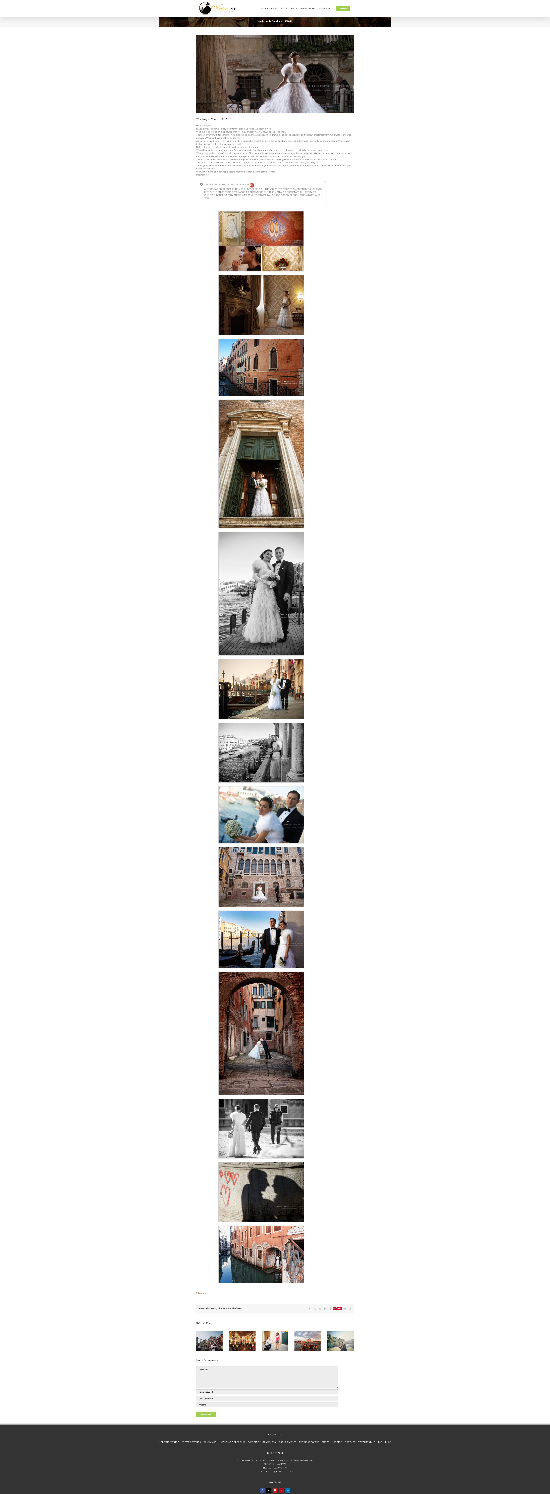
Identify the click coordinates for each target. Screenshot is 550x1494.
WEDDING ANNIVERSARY (262, 1442)
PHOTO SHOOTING (332, 1442)
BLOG (388, 1442)
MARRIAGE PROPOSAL (233, 1442)
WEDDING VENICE (169, 1442)
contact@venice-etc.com (279, 1472)
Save (338, 1308)
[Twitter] (268, 1490)
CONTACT (350, 1442)
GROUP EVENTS (287, 1442)
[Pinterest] (281, 1490)
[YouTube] (275, 1490)
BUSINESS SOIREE (309, 1442)
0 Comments (201, 1293)
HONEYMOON (211, 1442)
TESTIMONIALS (367, 1442)
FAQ (380, 1442)
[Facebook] (262, 1490)
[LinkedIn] (287, 1490)
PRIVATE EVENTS (191, 1442)
